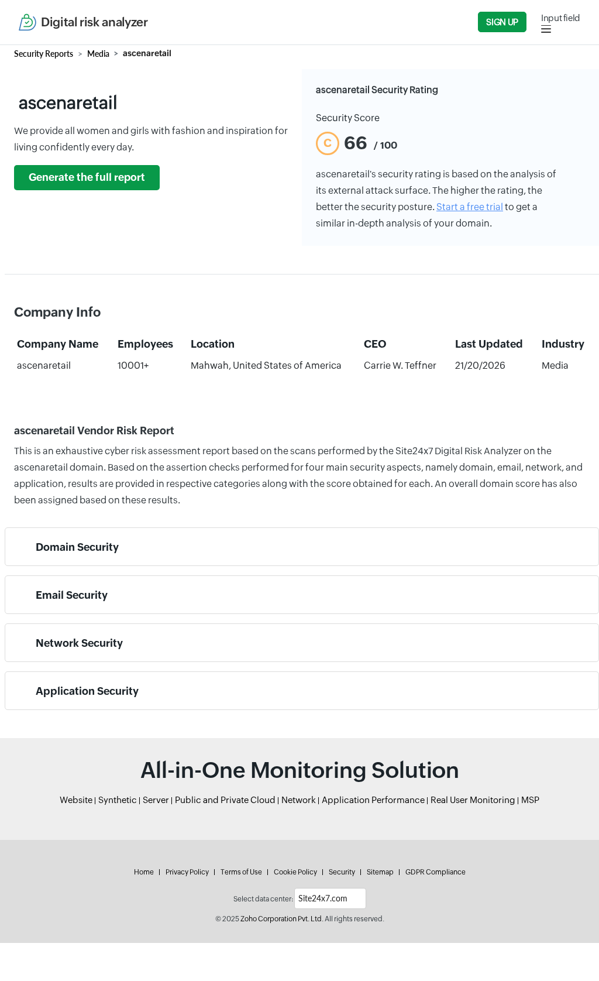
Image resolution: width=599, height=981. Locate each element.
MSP (530, 800)
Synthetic (117, 800)
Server (156, 800)
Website (76, 800)
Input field (560, 18)
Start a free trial (469, 206)
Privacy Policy (187, 872)
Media (98, 54)
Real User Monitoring (473, 800)
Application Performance (373, 800)
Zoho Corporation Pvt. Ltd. (281, 919)
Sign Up (502, 22)
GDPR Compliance (435, 872)
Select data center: (263, 899)
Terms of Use (241, 872)
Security (342, 872)
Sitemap (380, 872)
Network (298, 800)
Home (144, 872)
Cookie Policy (295, 872)
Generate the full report (87, 177)
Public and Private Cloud (225, 800)
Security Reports (43, 54)
